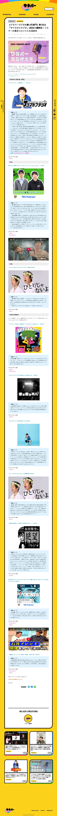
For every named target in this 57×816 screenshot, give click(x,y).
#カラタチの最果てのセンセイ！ (42, 34)
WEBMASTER (50, 810)
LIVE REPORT (50, 14)
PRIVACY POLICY (35, 810)
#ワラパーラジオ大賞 (12, 34)
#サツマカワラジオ (32, 34)
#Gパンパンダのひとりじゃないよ (22, 34)
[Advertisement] (28, 698)
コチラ (15, 75)
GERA (10, 158)
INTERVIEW (22, 14)
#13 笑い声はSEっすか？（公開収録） (21, 153)
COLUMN (36, 14)
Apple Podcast (12, 371)
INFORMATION (7, 14)
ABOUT (1, 107)
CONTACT (43, 810)
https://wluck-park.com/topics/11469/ (27, 74)
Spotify (10, 233)
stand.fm (11, 416)
